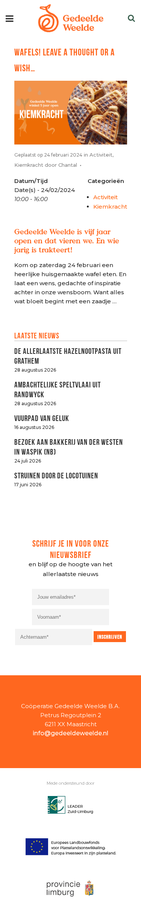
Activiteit (100, 155)
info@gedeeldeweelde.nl (70, 733)
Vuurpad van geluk (41, 417)
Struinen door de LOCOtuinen (56, 475)
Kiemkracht (28, 165)
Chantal (67, 165)
